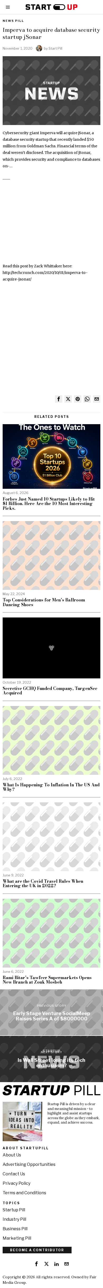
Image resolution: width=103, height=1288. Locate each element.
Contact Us (14, 1173)
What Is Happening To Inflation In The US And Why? (51, 787)
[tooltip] (58, 399)
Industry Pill (14, 1219)
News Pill (13, 21)
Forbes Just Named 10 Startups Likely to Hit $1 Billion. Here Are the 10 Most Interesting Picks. (49, 504)
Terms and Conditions (24, 1192)
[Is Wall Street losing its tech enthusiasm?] (51, 1059)
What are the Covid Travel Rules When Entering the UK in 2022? (43, 883)
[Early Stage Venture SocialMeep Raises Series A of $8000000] (51, 1012)
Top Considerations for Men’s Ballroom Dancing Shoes (44, 602)
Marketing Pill (17, 1238)
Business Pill (15, 1228)
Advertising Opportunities (29, 1164)
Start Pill (55, 48)
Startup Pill (14, 1209)
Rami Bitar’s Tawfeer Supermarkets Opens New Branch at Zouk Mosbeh (47, 980)
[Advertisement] (51, 224)
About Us (12, 1154)
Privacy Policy (16, 1183)
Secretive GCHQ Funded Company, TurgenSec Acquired (50, 690)
